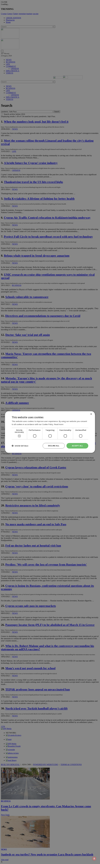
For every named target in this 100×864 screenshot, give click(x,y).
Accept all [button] (77, 446)
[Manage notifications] (94, 859)
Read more (58, 424)
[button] (20, 445)
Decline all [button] (53, 446)
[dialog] (50, 432)
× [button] (91, 414)
